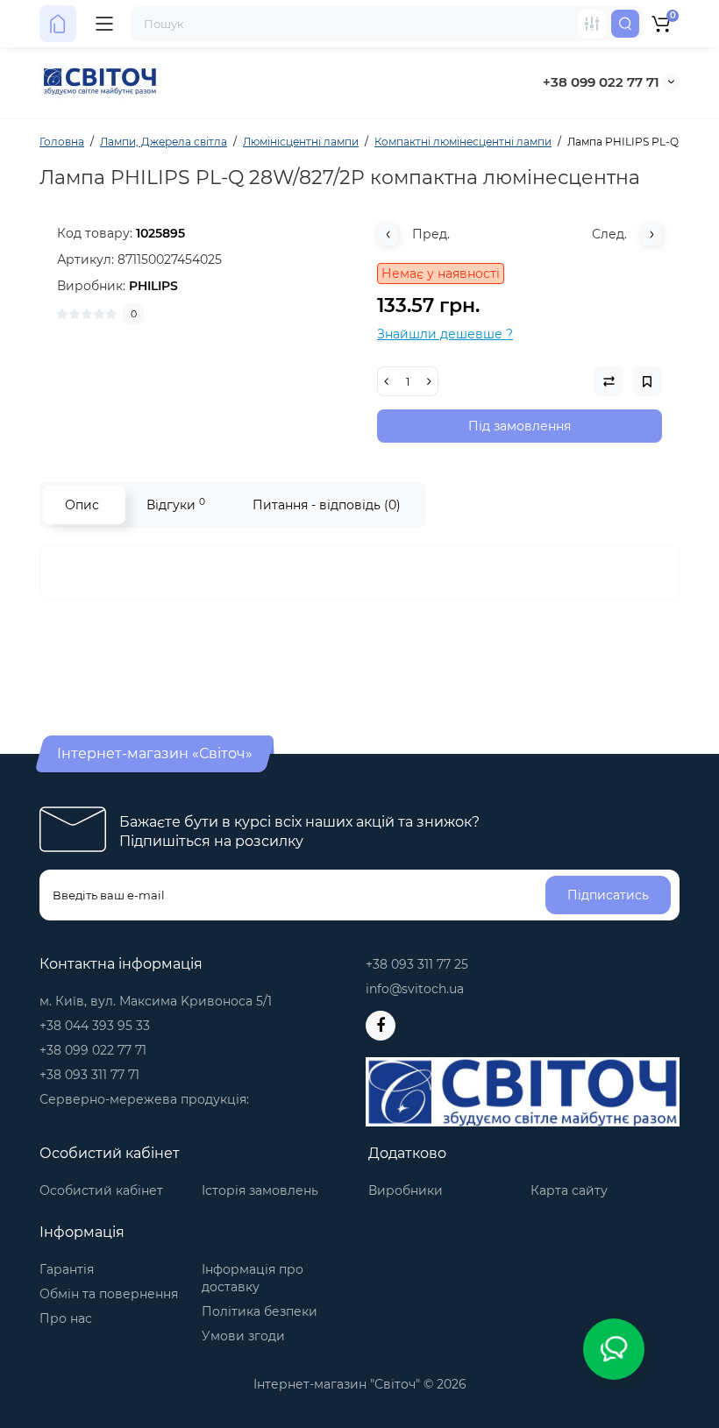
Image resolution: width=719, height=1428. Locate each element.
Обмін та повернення (108, 1294)
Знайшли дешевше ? (445, 334)
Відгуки (175, 504)
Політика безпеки (259, 1311)
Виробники (405, 1190)
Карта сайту (569, 1190)
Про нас (65, 1318)
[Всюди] (592, 24)
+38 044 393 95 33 (94, 1026)
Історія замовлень (260, 1190)
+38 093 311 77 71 (89, 1075)
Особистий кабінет (101, 1190)
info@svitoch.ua (415, 989)
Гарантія (66, 1269)
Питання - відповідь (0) (327, 505)
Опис (82, 505)
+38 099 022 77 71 (601, 82)
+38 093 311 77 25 (417, 964)
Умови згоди (243, 1336)
